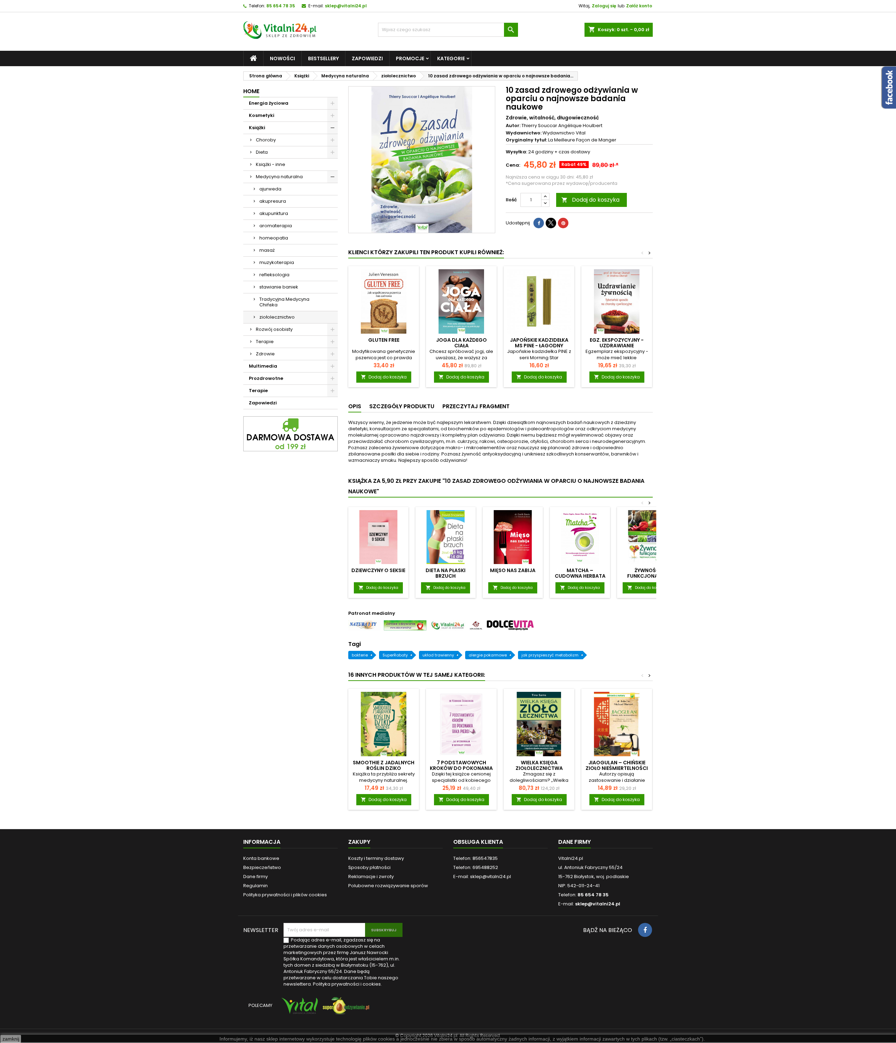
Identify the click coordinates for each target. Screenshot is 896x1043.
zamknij (10, 1039)
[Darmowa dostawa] (290, 433)
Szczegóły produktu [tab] (401, 406)
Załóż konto (639, 6)
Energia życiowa (268, 103)
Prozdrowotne (266, 378)
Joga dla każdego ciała (461, 342)
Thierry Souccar (539, 125)
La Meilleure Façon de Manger (582, 140)
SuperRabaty (395, 655)
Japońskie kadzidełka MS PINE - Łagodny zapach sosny (539, 345)
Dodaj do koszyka (590, 200)
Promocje (410, 58)
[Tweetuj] (551, 223)
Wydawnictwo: (523, 133)
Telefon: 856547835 (475, 858)
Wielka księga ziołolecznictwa (539, 765)
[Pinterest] (563, 223)
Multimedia (263, 366)
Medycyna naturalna (279, 176)
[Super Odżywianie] (344, 1009)
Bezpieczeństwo (262, 867)
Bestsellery (323, 58)
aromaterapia (275, 225)
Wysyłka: (516, 152)
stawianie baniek (278, 287)
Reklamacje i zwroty (371, 876)
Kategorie (451, 58)
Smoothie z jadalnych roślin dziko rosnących (383, 768)
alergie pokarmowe (488, 655)
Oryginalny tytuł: (526, 140)
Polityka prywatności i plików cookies (285, 894)
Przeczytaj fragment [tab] (476, 406)
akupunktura (273, 213)
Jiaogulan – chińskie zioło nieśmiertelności (617, 765)
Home (251, 91)
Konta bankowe (261, 858)
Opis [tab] (354, 406)
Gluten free (383, 339)
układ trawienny (438, 655)
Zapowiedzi (367, 58)
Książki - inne (270, 164)
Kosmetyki (261, 115)
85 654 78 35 (280, 6)
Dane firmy (255, 876)
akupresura (272, 201)
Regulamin (255, 885)
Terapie (265, 341)
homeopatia (273, 238)
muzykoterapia (276, 262)
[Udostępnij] (538, 223)
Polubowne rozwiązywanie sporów (388, 885)
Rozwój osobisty (274, 329)
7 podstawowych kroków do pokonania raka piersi (461, 768)
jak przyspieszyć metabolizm (550, 655)
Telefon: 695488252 (475, 867)
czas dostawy (574, 151)
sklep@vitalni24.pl (346, 6)
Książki (257, 127)
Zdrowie (265, 353)
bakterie (360, 655)
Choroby (266, 140)
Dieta (262, 152)
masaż (267, 250)
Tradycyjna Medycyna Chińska (284, 302)
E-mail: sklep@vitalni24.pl (482, 876)
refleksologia (274, 274)
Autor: (513, 125)
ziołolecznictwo (277, 317)
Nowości (282, 58)
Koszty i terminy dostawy (376, 858)
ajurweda (270, 189)
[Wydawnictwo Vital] (298, 1009)
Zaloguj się (604, 6)
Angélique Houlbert (580, 125)
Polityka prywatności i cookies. (347, 984)
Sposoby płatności (369, 867)
